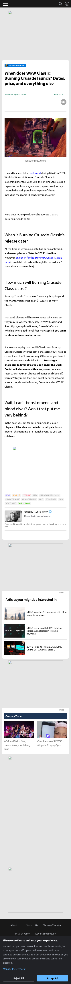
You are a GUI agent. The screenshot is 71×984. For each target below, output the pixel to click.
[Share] (21, 102)
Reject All (18, 978)
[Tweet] (7, 102)
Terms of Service (52, 925)
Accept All (52, 978)
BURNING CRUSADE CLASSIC (50, 495)
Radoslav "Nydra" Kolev (36, 511)
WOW (61, 499)
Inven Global (19, 3)
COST (41, 499)
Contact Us (32, 925)
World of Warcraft (24, 503)
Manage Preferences (14, 969)
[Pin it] (49, 102)
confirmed (35, 173)
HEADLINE (16, 495)
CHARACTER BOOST (12, 499)
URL (63, 102)
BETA (35, 495)
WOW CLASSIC (10, 503)
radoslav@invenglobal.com (38, 516)
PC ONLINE (27, 495)
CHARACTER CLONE (29, 499)
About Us (15, 925)
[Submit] (35, 102)
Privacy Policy (22, 933)
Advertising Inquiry (45, 933)
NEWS (7, 495)
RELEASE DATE (51, 499)
